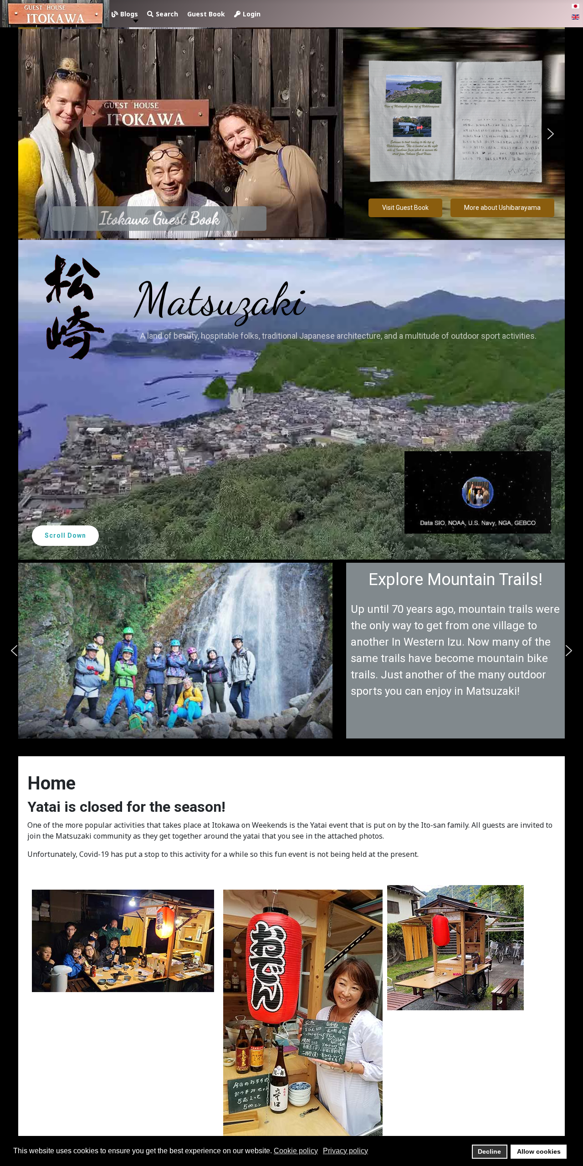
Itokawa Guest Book (159, 218)
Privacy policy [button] (345, 1151)
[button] (32, 134)
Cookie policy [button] (296, 1151)
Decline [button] (489, 1151)
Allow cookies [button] (539, 1151)
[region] (291, 384)
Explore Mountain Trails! (200, 579)
